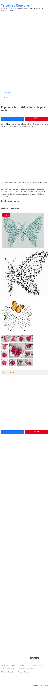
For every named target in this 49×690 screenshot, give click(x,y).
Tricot (5, 97)
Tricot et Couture (15, 5)
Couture (6, 92)
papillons (7, 182)
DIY (27, 665)
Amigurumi (4, 665)
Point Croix (11, 672)
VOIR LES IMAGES (9, 372)
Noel (38, 669)
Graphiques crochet (37, 665)
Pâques (3, 672)
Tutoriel (26, 672)
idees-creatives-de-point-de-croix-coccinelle (20, 669)
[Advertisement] (18, 46)
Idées (2, 669)
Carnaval (13, 665)
